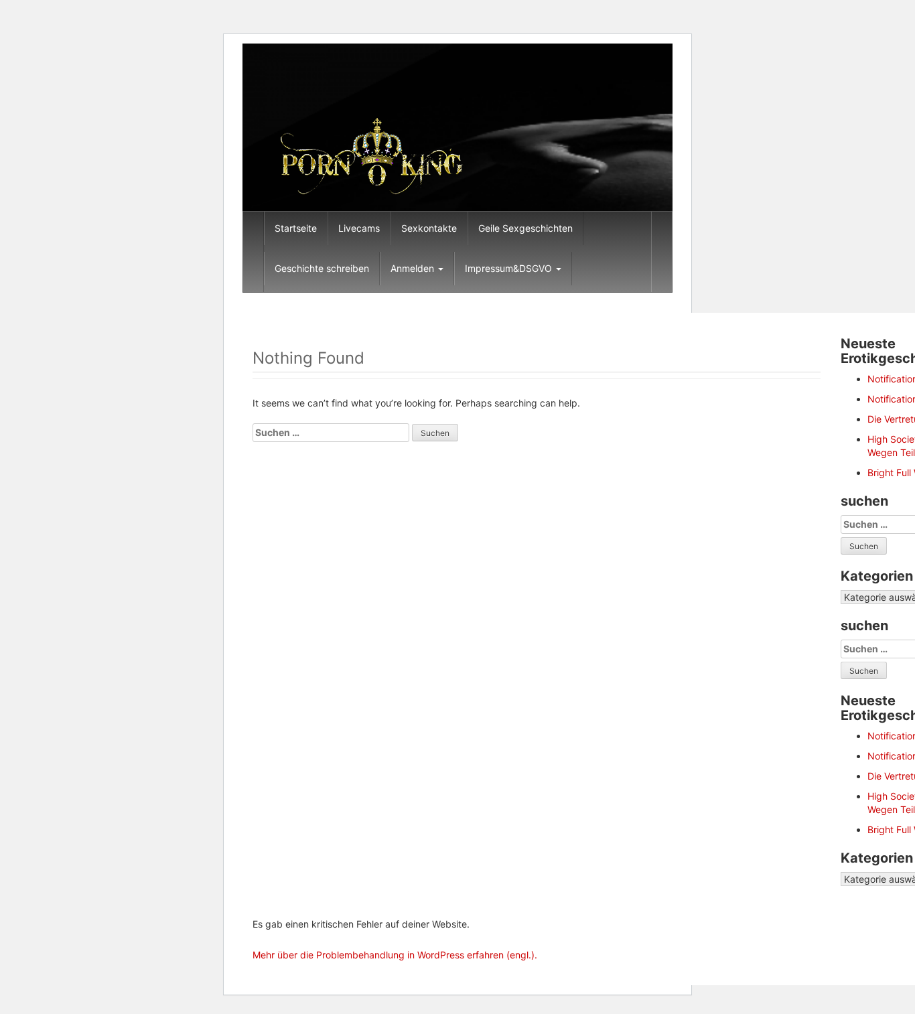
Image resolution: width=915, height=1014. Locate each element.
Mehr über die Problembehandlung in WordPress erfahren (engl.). (395, 954)
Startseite (296, 228)
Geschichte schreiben (322, 268)
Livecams (359, 228)
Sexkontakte (429, 228)
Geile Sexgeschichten (525, 228)
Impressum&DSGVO (510, 268)
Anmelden (414, 268)
